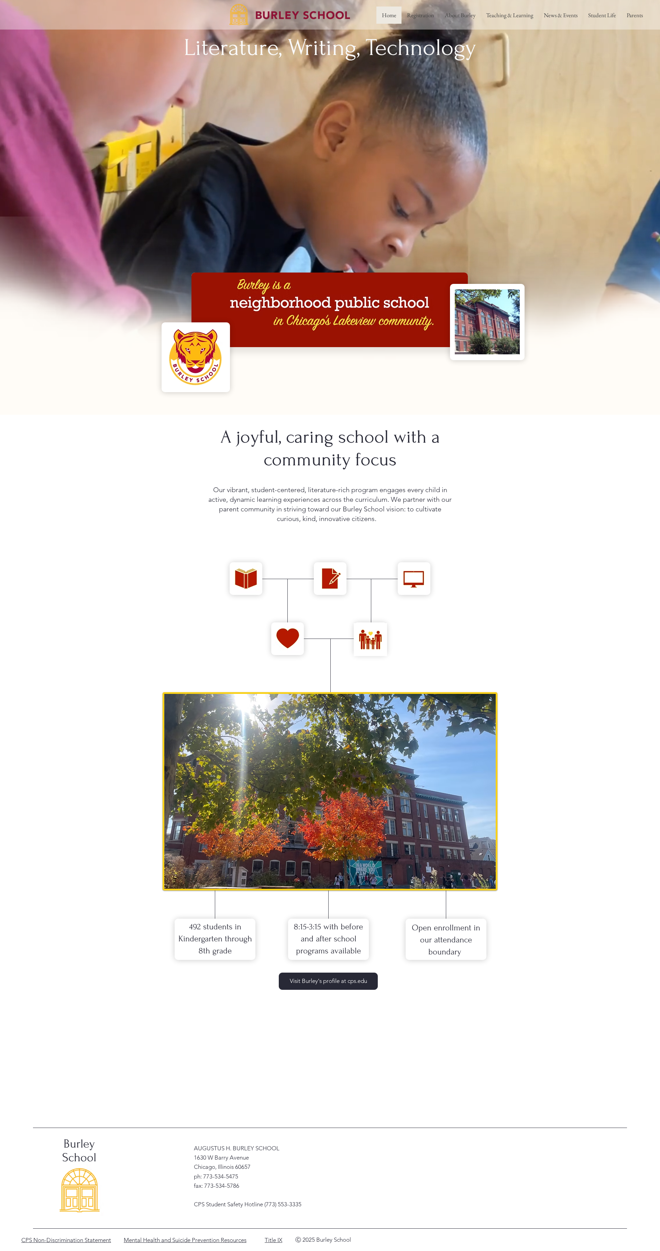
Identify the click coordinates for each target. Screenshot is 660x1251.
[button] (460, 15)
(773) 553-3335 (282, 1204)
